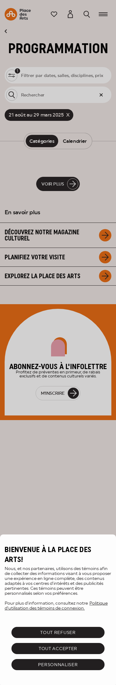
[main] (58, 609)
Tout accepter (58, 648)
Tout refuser (57, 632)
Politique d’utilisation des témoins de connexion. (56, 606)
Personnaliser (58, 664)
